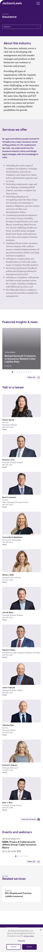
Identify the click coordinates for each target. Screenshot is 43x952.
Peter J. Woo (7, 803)
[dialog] (21, 939)
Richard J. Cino (8, 460)
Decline (13, 947)
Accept (29, 947)
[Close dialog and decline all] (40, 930)
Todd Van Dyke (8, 725)
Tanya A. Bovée (8, 420)
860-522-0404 (7, 427)
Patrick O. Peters (8, 650)
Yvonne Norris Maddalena (12, 537)
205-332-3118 (7, 542)
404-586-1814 (7, 732)
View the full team (28, 819)
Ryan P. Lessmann (9, 497)
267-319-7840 (7, 617)
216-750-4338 (7, 655)
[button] (12, 372)
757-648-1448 (7, 770)
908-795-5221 (7, 692)
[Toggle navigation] (38, 3)
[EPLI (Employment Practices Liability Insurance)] (21, 894)
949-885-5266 (7, 807)
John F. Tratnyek (8, 688)
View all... (32, 377)
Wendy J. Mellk (8, 575)
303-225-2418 (7, 504)
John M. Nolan (7, 613)
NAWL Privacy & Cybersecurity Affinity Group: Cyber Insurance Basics (19, 845)
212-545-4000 (7, 579)
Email (4, 429)
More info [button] (21, 941)
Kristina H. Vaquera (9, 765)
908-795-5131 (7, 464)
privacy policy (29, 936)
